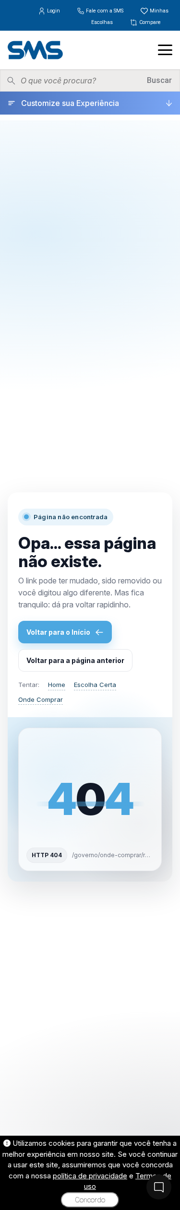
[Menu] (165, 50)
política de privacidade (90, 1175)
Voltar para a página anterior (75, 660)
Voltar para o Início (58, 632)
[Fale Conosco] (158, 1187)
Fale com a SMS (104, 11)
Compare (149, 22)
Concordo (90, 1200)
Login (53, 11)
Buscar (159, 80)
